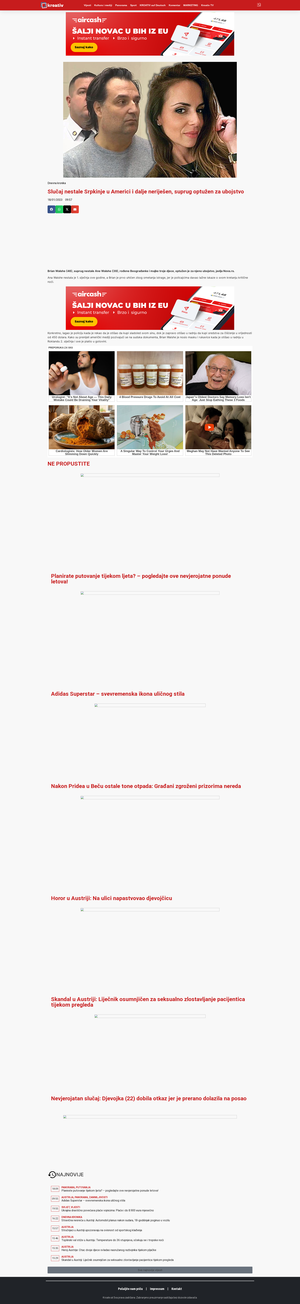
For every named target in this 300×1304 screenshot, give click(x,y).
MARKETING (190, 5)
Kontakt (177, 1289)
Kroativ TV (207, 5)
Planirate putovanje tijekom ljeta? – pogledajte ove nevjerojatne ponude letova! (141, 579)
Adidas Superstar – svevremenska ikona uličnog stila (118, 693)
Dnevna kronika (57, 183)
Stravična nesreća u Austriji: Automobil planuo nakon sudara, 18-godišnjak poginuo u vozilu (115, 1220)
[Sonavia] (150, 1117)
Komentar (174, 5)
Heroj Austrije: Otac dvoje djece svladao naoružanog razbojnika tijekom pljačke (108, 1250)
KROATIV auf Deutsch (153, 5)
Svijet (65, 1207)
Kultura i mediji (103, 5)
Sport (133, 5)
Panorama (121, 5)
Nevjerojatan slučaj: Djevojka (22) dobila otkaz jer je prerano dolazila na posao (149, 1098)
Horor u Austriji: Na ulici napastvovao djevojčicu (111, 898)
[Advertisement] (150, 242)
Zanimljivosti (98, 1197)
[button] (51, 209)
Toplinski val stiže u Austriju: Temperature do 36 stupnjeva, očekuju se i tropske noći (112, 1240)
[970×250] (150, 54)
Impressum (157, 1289)
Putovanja (83, 1187)
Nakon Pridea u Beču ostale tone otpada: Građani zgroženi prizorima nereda (146, 786)
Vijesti (87, 5)
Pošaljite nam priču (130, 1289)
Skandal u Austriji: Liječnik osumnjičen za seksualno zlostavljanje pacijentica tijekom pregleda (148, 1002)
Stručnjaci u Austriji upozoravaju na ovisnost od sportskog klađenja (101, 1230)
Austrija (67, 1197)
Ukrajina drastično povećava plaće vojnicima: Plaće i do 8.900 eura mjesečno (107, 1210)
